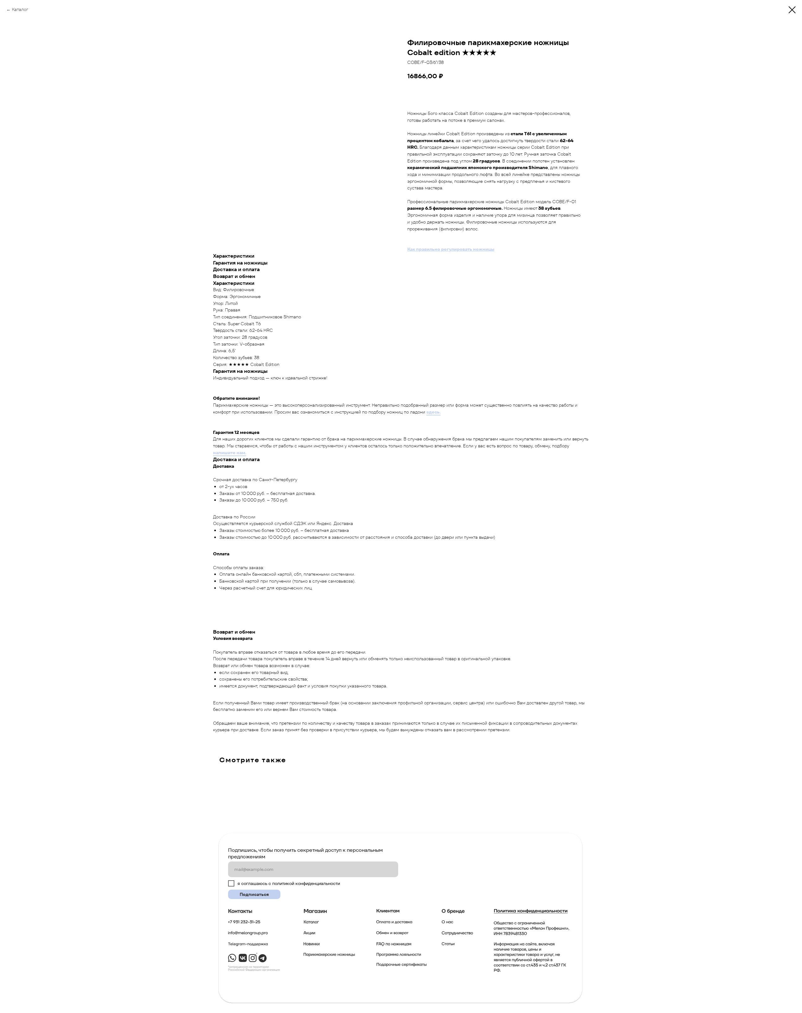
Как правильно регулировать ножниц (449, 249)
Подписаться (254, 894)
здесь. (433, 412)
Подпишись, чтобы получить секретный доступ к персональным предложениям (305, 853)
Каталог (20, 9)
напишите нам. (229, 452)
